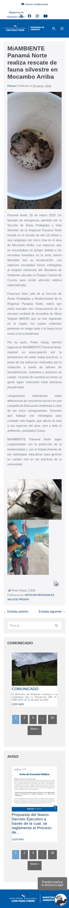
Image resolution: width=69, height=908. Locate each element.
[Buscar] (56, 625)
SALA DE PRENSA (18, 599)
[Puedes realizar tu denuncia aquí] (60, 899)
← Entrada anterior (16, 611)
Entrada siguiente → (52, 611)
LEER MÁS (18, 704)
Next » (34, 728)
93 (52, 717)
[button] (53, 28)
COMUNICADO (25, 689)
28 (52, 852)
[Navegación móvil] (62, 28)
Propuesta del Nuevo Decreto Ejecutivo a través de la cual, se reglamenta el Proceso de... (32, 823)
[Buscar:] (34, 625)
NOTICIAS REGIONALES (39, 594)
